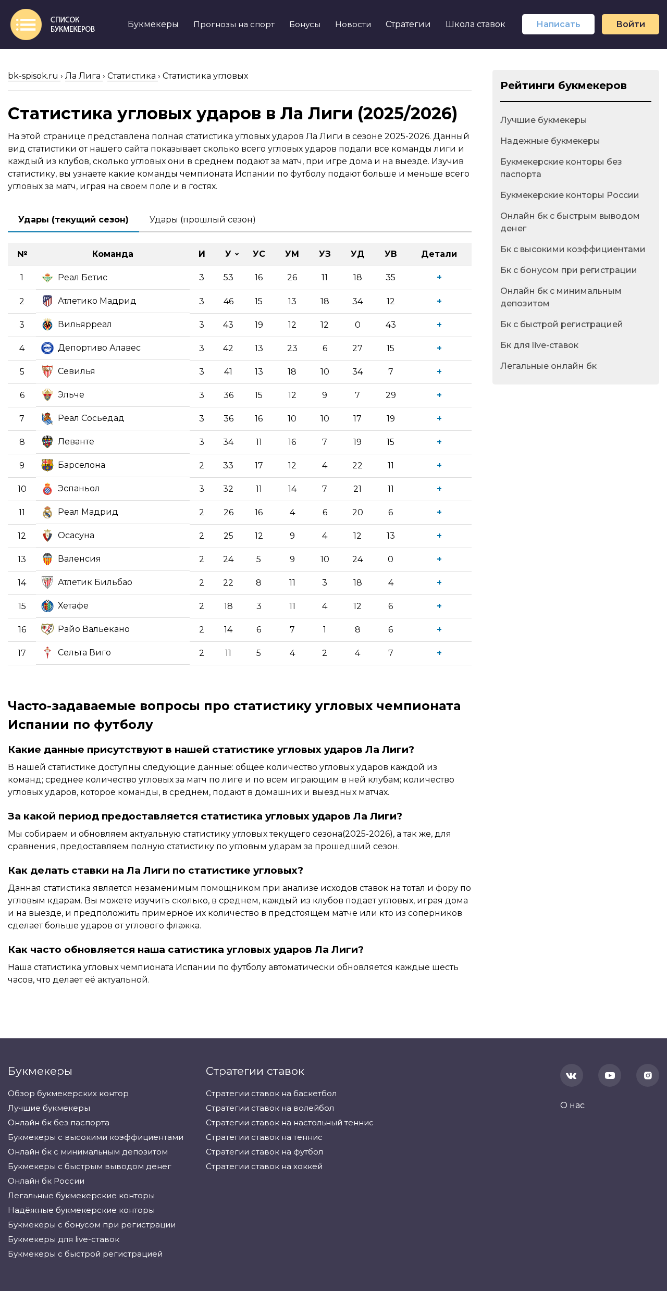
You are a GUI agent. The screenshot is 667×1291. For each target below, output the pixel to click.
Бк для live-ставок (539, 345)
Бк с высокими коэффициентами (573, 249)
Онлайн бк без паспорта (58, 1122)
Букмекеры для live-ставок (63, 1239)
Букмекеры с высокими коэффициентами (95, 1137)
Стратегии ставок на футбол (264, 1152)
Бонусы (304, 24)
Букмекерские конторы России (569, 195)
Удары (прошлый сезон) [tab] (203, 220)
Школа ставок (475, 24)
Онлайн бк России (46, 1181)
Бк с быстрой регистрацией (561, 324)
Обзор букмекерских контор (68, 1093)
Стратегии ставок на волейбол (270, 1108)
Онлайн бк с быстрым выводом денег (570, 222)
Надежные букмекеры (550, 141)
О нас (572, 1105)
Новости (353, 24)
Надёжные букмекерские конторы (81, 1210)
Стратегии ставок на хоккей (264, 1166)
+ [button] (439, 277)
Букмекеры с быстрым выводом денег (89, 1166)
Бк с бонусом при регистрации (568, 270)
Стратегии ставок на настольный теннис (290, 1122)
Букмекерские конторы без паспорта (561, 168)
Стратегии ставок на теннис (264, 1137)
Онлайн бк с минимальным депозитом (561, 297)
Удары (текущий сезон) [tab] (73, 220)
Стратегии (408, 24)
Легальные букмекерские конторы (81, 1195)
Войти (630, 24)
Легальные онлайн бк (548, 366)
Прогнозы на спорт (234, 24)
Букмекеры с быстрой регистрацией (85, 1254)
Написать (558, 24)
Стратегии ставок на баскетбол (271, 1093)
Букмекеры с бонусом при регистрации (92, 1225)
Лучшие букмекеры (543, 120)
